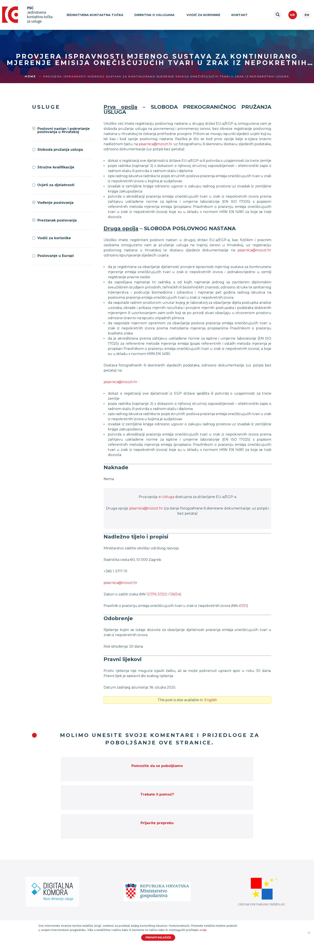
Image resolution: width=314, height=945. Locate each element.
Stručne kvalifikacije (55, 167)
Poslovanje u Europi (55, 256)
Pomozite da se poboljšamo (157, 766)
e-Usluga (166, 497)
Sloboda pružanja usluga (60, 149)
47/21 (243, 606)
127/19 (151, 594)
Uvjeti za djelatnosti (55, 185)
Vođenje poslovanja (55, 202)
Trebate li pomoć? (157, 794)
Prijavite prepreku (157, 823)
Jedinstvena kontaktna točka (94, 15)
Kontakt (239, 15)
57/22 (162, 594)
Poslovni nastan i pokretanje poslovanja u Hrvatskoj (63, 130)
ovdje (203, 930)
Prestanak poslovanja (57, 220)
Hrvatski (292, 15)
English (307, 15)
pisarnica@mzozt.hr (156, 144)
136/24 (174, 594)
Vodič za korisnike (203, 15)
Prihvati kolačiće (158, 937)
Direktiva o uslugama (154, 15)
